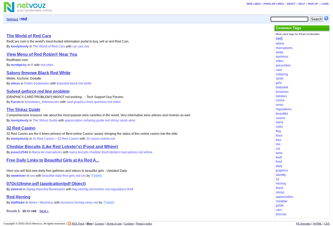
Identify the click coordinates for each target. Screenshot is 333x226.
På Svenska (303, 223)
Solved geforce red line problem (38, 91)
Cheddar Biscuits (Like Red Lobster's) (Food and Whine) (62, 146)
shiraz (115, 120)
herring (79, 202)
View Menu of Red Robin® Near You (42, 54)
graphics (80, 102)
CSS (327, 223)
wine (132, 120)
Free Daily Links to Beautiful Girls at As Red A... (53, 160)
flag (75, 189)
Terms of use (114, 223)
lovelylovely (20, 46)
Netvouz (12, 19)
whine (148, 152)
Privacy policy (144, 223)
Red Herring (18, 197)
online (105, 139)
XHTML (317, 223)
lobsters (114, 152)
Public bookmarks (36, 83)
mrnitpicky (19, 65)
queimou (100, 102)
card (70, 102)
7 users (96, 176)
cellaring (89, 120)
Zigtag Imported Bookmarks (45, 189)
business (67, 202)
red (86, 46)
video (117, 102)
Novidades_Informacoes (42, 102)
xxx (32, 176)
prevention (96, 189)
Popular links (274, 4)
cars (81, 46)
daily (58, 176)
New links (254, 4)
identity (83, 189)
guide (100, 120)
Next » (44, 211)
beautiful (48, 176)
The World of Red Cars (29, 36)
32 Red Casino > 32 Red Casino (56, 139)
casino (95, 139)
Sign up (313, 4)
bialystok (63, 83)
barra (73, 152)
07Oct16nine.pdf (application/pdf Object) (46, 183)
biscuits (83, 152)
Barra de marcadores (47, 152)
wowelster (18, 176)
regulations (118, 189)
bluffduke (18, 202)
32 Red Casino (21, 128)
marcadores (129, 152)
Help (301, 4)
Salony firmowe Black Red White (39, 73)
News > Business (41, 202)
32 (88, 139)
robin (49, 65)
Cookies (129, 223)
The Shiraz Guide (23, 109)
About (291, 4)
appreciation (73, 120)
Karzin (16, 102)
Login (325, 4)
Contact (99, 223)
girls (72, 176)
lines (90, 102)
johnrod (16, 189)
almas (15, 83)
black (74, 83)
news (89, 202)
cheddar (95, 152)
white (87, 83)
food (105, 152)
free (65, 176)
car (74, 46)
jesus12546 (19, 152)
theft (130, 189)
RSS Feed (78, 223)
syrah (124, 120)
